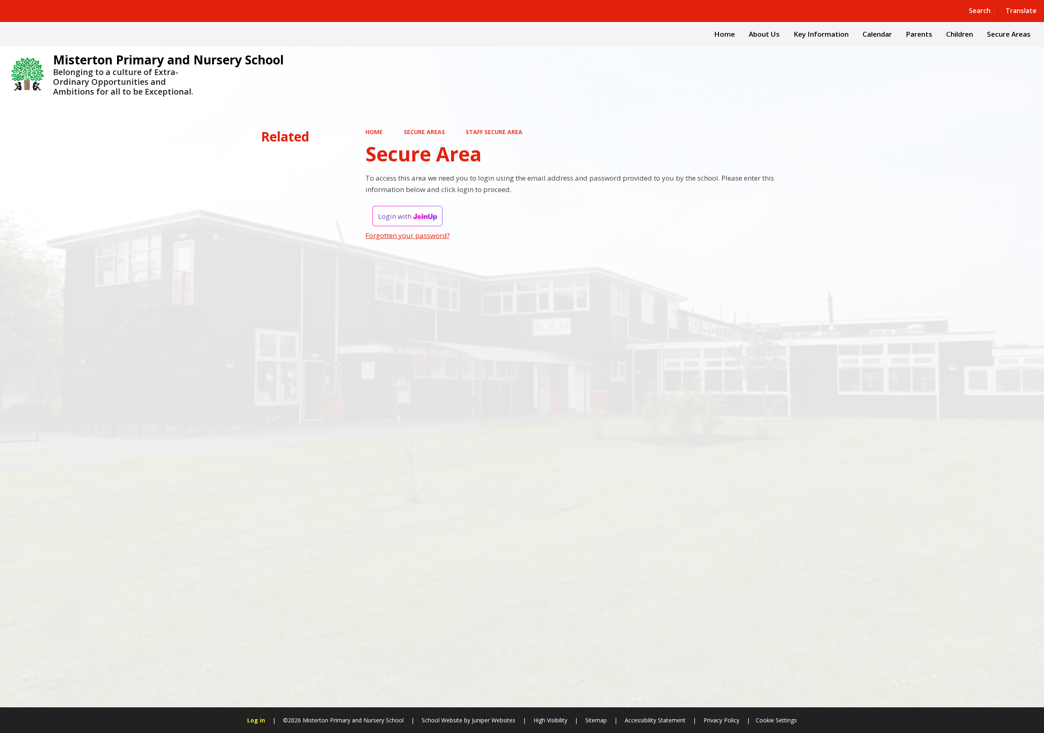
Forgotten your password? (407, 235)
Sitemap (596, 720)
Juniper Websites (492, 720)
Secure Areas (424, 132)
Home (374, 132)
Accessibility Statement (655, 720)
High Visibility (550, 720)
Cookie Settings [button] (776, 720)
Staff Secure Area (494, 132)
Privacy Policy (721, 720)
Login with (395, 216)
